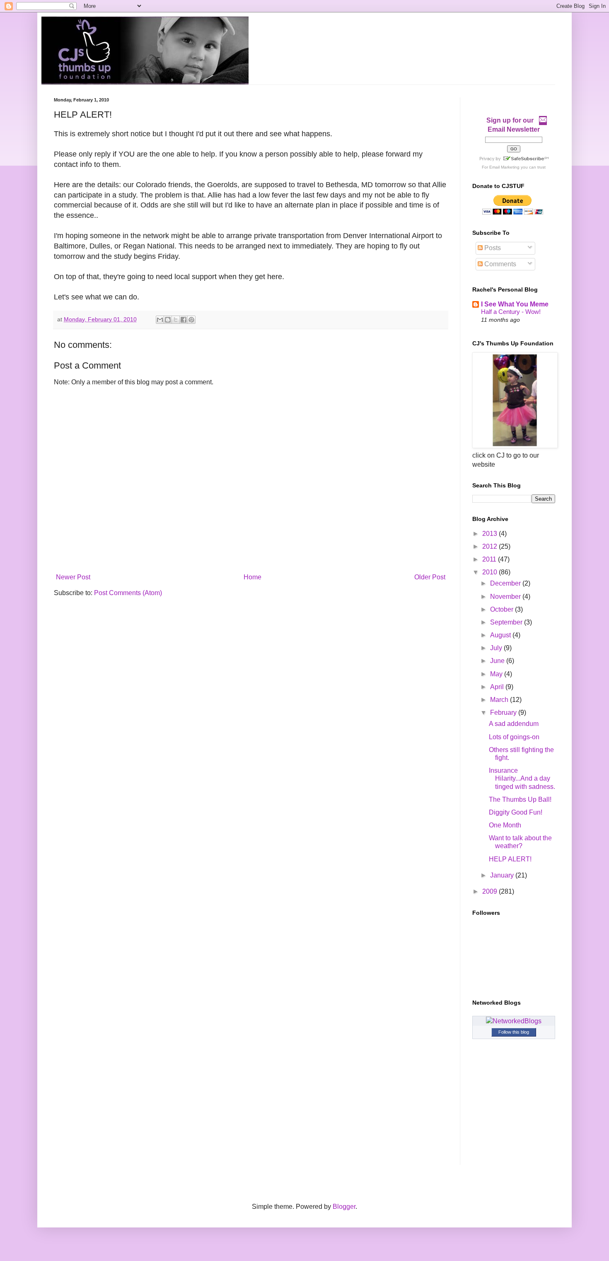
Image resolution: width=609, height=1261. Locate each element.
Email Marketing (504, 167)
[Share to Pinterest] (191, 320)
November (506, 596)
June (498, 660)
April (497, 686)
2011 (490, 559)
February (504, 712)
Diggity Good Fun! (515, 812)
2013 (490, 533)
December (506, 583)
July (497, 647)
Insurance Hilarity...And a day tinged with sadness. (522, 778)
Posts (492, 247)
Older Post (429, 577)
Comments (499, 264)
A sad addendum (514, 723)
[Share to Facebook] (183, 320)
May (497, 674)
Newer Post (73, 577)
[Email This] (160, 320)
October (502, 609)
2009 (490, 891)
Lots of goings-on (514, 736)
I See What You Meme (515, 304)
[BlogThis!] (168, 320)
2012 (490, 546)
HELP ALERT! (510, 859)
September (507, 622)
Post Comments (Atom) (128, 592)
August (501, 635)
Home (252, 577)
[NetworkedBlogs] (513, 1021)
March (500, 699)
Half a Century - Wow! (511, 311)
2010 (490, 572)
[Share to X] (176, 320)
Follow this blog (513, 1032)
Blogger (344, 1206)
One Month (505, 825)
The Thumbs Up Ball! (520, 799)
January (502, 875)
